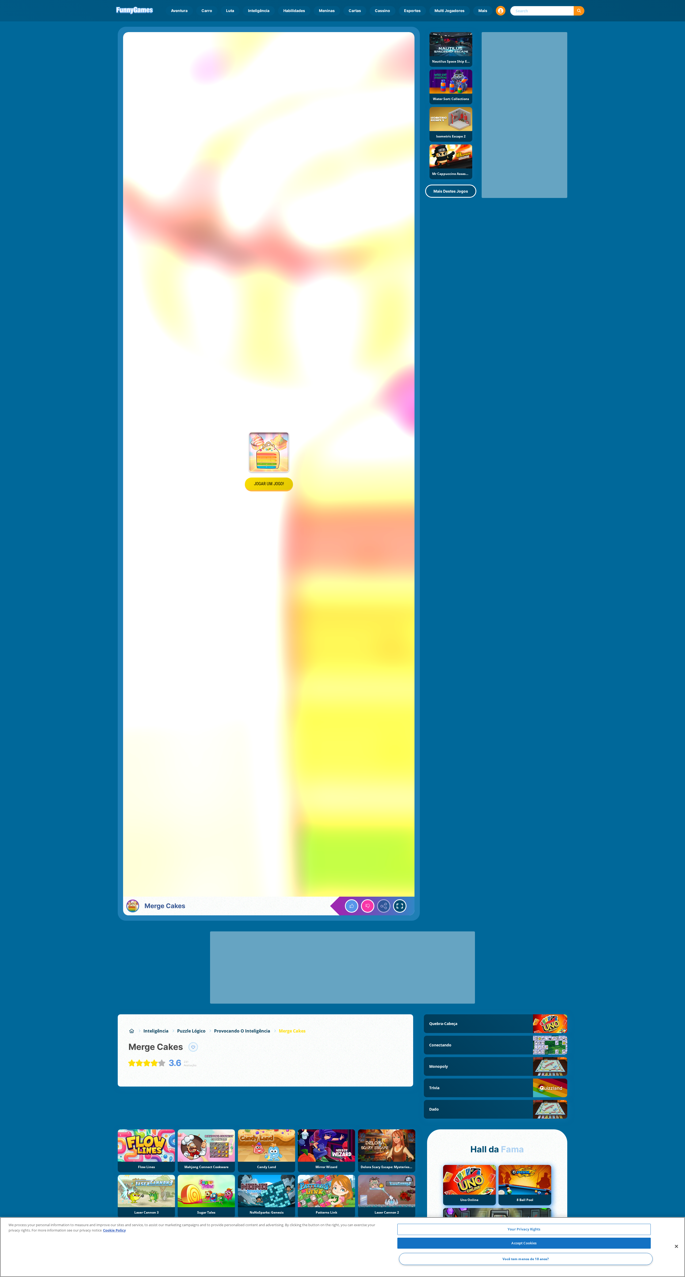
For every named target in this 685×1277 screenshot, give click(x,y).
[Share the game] (383, 906)
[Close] (676, 1246)
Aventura (179, 10)
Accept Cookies (523, 1243)
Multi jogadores (450, 10)
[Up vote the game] (351, 906)
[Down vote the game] (367, 906)
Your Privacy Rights (524, 1229)
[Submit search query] (579, 11)
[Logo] (135, 10)
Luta (230, 10)
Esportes (412, 10)
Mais (482, 10)
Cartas (355, 10)
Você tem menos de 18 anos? (526, 1259)
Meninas (327, 10)
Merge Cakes (292, 1031)
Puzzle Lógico (191, 1031)
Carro (206, 10)
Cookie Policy (114, 1230)
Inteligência (258, 10)
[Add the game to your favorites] (193, 1047)
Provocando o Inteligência (242, 1031)
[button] (500, 11)
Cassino (382, 10)
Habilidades (294, 10)
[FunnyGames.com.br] (131, 1031)
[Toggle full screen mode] (399, 906)
